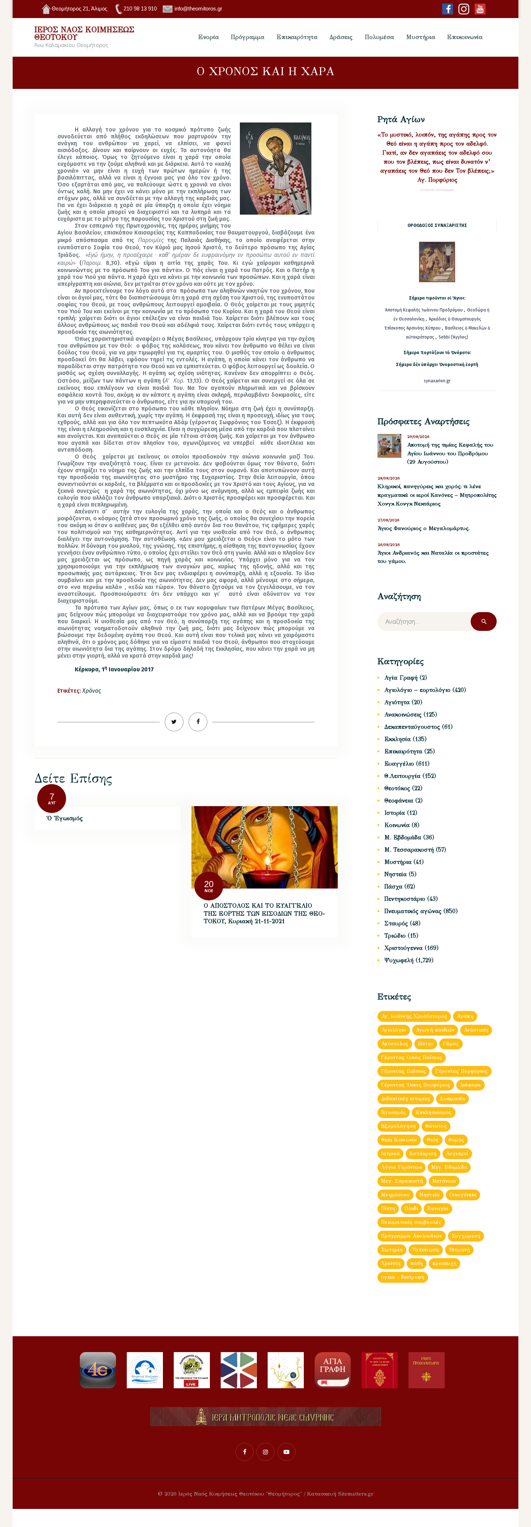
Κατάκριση (423, 1153)
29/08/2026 (418, 436)
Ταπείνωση (425, 1250)
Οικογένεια (463, 1195)
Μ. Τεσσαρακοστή (409, 849)
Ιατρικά (390, 1153)
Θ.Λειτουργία (402, 776)
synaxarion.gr (437, 380)
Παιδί (411, 1208)
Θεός (433, 1140)
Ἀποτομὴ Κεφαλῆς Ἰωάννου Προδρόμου (424, 310)
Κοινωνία (397, 825)
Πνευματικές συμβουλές (411, 1222)
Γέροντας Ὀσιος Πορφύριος (415, 1085)
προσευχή (444, 1263)
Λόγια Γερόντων (401, 1167)
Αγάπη (465, 1016)
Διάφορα (470, 1085)
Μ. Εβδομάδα (402, 837)
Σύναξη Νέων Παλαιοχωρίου (437, 190)
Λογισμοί (457, 1153)
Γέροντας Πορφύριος (461, 1071)
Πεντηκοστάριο (404, 898)
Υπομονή (459, 1250)
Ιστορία (394, 812)
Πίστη (388, 1208)
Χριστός (391, 1263)
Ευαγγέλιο (399, 763)
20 (208, 884)
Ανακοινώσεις (403, 714)
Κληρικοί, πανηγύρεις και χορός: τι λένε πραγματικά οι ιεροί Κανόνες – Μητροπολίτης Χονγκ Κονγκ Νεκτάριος (437, 495)
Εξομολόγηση (398, 1126)
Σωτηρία (392, 1250)
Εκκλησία (397, 739)
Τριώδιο (395, 935)
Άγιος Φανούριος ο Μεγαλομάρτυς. (423, 528)
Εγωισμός (393, 1112)
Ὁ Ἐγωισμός (65, 818)
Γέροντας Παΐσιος (403, 1071)
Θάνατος (436, 1126)
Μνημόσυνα (395, 1195)
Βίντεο (426, 1044)
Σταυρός (396, 923)
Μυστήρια (397, 862)
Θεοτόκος (397, 788)
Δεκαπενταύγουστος (412, 726)
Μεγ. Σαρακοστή (402, 1181)
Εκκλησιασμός (433, 1112)
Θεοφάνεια (398, 800)
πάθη (416, 1263)
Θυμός (456, 1140)
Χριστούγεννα (403, 948)
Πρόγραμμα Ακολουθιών (411, 1236)
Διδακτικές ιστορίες (405, 1099)
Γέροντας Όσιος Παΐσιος (411, 1057)
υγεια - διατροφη (402, 1277)
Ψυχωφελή (399, 960)
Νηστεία (395, 874)
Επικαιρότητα (403, 751)
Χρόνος (91, 690)
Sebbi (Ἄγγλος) (453, 337)
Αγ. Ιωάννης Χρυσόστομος (414, 1016)
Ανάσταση (476, 1030)
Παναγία (438, 1208)
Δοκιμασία (452, 1099)
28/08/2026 (388, 478)
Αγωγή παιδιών (435, 1030)
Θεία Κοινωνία (399, 1140)
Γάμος (451, 1044)
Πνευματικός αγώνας (412, 911)
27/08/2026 (388, 520)
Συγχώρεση (466, 1236)
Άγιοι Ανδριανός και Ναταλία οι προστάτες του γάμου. (433, 557)
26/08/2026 (388, 544)
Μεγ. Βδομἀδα (449, 1167)
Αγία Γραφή (401, 677)
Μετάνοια (444, 1181)
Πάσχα (393, 886)
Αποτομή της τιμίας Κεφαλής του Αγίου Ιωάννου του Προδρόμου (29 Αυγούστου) (450, 453)
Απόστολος (395, 1044)
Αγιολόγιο (393, 1030)
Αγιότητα (397, 702)
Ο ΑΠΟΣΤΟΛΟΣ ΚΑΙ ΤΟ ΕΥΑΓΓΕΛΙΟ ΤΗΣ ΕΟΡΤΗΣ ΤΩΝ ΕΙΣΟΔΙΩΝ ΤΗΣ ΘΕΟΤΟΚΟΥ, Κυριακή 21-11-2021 (264, 913)
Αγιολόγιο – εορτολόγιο (417, 690)
